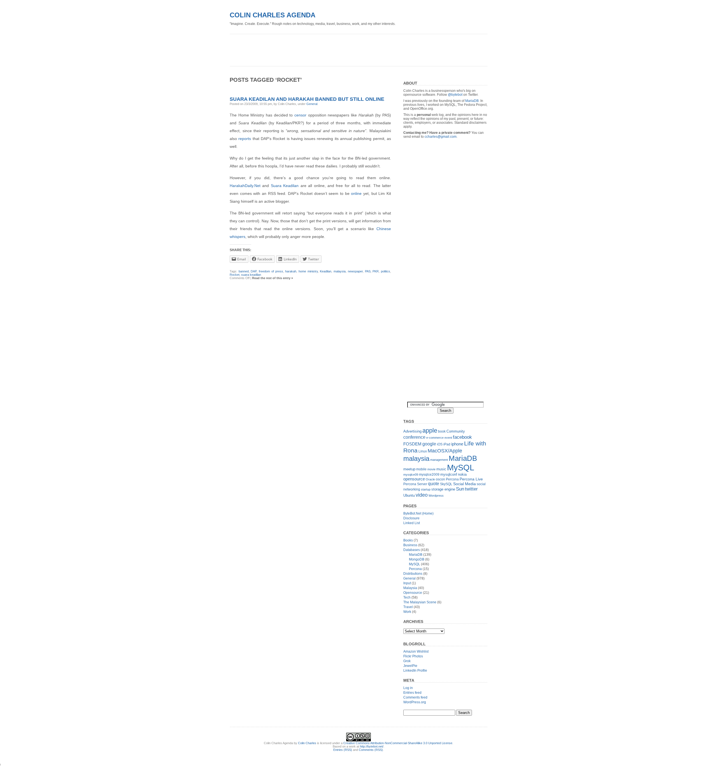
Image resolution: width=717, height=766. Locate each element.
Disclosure (411, 518)
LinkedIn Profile (415, 670)
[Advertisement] (332, 48)
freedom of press (271, 271)
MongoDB (416, 559)
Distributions (412, 574)
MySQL (460, 467)
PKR (376, 271)
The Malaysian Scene (419, 602)
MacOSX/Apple (445, 451)
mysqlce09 (410, 474)
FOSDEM (412, 444)
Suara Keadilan (285, 185)
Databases (411, 550)
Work (407, 612)
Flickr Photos (413, 656)
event (448, 437)
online (356, 193)
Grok (407, 661)
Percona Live (471, 479)
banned (244, 271)
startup (425, 489)
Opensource (412, 593)
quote (433, 483)
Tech (407, 597)
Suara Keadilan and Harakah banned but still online (307, 99)
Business (410, 545)
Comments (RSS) (371, 749)
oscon (440, 479)
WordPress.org (414, 702)
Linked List (411, 523)
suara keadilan (251, 274)
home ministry (308, 271)
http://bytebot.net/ (371, 746)
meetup (409, 469)
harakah (290, 271)
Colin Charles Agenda (272, 15)
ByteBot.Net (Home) (418, 513)
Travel (408, 607)
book (442, 431)
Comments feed (415, 697)
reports (244, 138)
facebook (462, 437)
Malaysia (410, 588)
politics (385, 271)
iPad (446, 444)
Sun (460, 489)
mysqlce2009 (429, 475)
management (439, 459)
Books (408, 540)
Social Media (464, 484)
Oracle (430, 479)
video (422, 495)
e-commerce (435, 437)
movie (431, 469)
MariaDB (472, 101)
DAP (254, 271)
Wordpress (436, 495)
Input (407, 583)
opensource (414, 479)
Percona (452, 479)
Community (455, 431)
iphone (457, 444)
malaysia (340, 271)
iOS (440, 444)
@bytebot (455, 95)
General (311, 104)
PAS (368, 271)
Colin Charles (307, 743)
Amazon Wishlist (416, 651)
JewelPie (410, 666)
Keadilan (325, 271)
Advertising (412, 431)
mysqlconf (448, 474)
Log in (408, 688)
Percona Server (415, 484)
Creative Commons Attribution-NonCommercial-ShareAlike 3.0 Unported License (397, 743)
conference (414, 437)
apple (429, 430)
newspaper (355, 271)
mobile (421, 469)
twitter (471, 489)
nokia (462, 474)
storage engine (443, 489)
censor (300, 115)
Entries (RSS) (342, 749)
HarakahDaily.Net (245, 185)
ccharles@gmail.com (441, 137)
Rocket (234, 274)
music (441, 469)
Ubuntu (409, 495)
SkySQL (446, 484)
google (429, 443)
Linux (422, 451)
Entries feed (412, 693)
